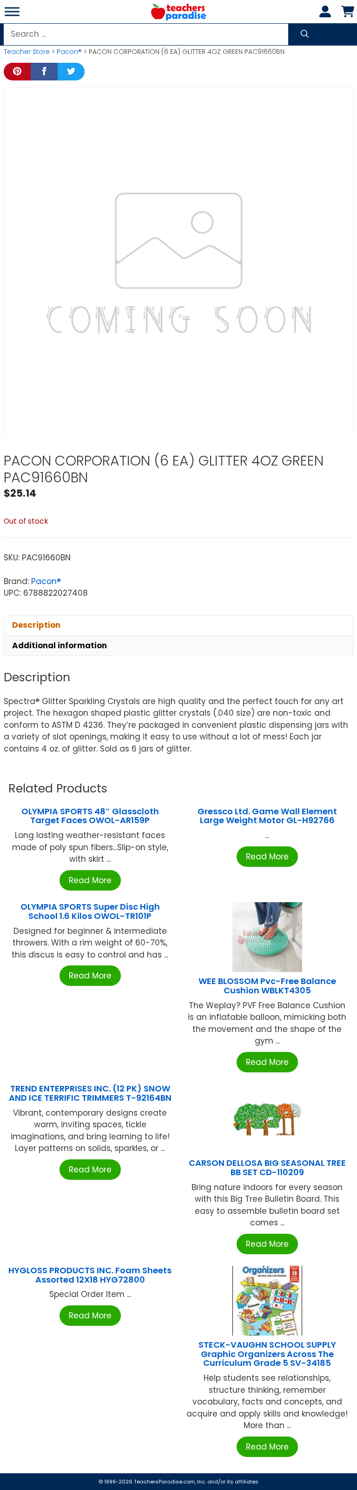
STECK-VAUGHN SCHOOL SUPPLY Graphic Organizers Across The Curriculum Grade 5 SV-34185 (267, 1354)
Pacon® (69, 51)
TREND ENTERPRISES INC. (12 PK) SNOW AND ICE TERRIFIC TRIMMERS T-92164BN (90, 1093)
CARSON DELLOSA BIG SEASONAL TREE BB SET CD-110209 (267, 1167)
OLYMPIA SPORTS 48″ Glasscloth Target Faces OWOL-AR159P (90, 815)
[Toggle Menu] (12, 11)
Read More (90, 880)
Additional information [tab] (59, 645)
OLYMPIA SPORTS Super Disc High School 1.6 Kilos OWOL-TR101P (90, 911)
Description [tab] (36, 625)
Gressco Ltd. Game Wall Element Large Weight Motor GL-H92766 (267, 815)
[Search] (304, 34)
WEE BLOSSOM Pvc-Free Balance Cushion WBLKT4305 (267, 985)
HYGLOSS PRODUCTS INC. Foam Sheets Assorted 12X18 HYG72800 (90, 1274)
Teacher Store (27, 51)
